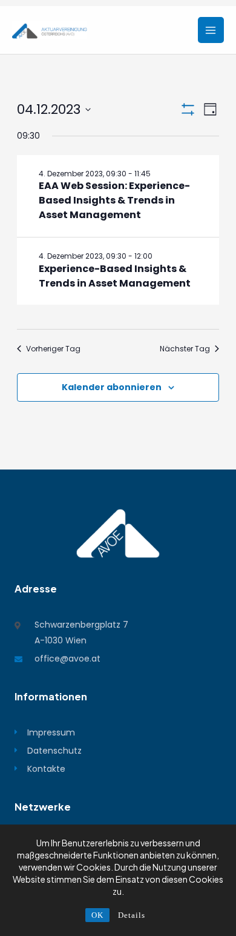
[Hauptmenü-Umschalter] (211, 30)
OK (97, 915)
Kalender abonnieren (112, 387)
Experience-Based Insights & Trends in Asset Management (115, 276)
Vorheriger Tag (53, 349)
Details (131, 915)
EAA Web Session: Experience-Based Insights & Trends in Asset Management (114, 200)
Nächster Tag (185, 349)
